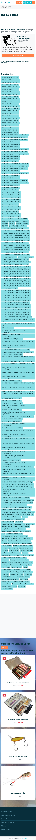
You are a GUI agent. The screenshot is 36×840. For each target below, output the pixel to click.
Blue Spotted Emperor (8, 519)
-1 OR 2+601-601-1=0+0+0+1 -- (11, 118)
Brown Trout (5, 574)
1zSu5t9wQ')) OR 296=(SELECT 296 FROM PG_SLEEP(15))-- (14, 494)
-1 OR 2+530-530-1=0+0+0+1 (10, 113)
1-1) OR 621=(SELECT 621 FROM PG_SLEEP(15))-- (16, 278)
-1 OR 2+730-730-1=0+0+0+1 (10, 127)
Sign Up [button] (19, 2)
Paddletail (4, 553)
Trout (31, 572)
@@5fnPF (18, 221)
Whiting (4, 579)
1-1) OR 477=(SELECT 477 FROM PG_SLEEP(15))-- (16, 271)
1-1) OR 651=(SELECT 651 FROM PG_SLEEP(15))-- (16, 281)
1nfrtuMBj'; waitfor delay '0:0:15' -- (11, 421)
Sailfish (31, 555)
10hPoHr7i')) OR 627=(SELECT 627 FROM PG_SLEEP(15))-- (13, 331)
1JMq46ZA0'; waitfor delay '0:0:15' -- (12, 403)
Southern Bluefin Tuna (8, 577)
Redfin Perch (24, 555)
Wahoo (27, 577)
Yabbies (14, 586)
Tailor (8, 567)
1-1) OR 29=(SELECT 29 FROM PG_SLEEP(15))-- (15, 264)
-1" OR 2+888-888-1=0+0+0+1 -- (11, 216)
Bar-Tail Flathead (12, 526)
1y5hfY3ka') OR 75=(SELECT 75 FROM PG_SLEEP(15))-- (17, 484)
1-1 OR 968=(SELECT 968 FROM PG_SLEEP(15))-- (16, 254)
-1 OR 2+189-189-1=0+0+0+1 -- (11, 82)
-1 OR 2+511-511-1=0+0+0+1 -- (11, 108)
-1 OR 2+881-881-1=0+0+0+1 (10, 132)
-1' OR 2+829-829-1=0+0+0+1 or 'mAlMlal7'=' (14, 180)
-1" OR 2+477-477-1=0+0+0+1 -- (11, 197)
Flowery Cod (30, 512)
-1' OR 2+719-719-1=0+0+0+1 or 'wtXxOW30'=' (15, 173)
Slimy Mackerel (16, 543)
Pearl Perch (12, 553)
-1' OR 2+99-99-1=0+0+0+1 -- (10, 190)
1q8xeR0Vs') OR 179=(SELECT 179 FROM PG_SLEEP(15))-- (18, 431)
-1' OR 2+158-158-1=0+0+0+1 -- (11, 142)
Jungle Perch (23, 536)
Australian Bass (6, 498)
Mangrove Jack (17, 545)
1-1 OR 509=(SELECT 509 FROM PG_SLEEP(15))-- (16, 238)
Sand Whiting (24, 579)
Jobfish (16, 536)
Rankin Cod (19, 514)
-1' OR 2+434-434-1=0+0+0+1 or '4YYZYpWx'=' (15, 163)
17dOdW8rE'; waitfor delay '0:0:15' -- (12, 354)
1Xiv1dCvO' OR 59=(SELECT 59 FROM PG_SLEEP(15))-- (17, 482)
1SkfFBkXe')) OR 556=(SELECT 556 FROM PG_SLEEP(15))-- (13, 448)
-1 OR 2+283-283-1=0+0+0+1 (10, 89)
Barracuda (27, 498)
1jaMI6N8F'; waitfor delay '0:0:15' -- (11, 400)
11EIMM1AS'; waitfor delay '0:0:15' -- (12, 339)
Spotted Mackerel (7, 545)
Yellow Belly (21, 586)
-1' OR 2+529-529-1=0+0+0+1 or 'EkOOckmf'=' (15, 166)
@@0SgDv (24, 219)
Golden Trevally (26, 569)
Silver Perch (24, 560)
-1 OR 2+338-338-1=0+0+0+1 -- (11, 94)
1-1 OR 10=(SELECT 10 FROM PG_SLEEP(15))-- (15, 228)
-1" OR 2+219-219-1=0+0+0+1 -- (11, 192)
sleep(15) (4, 562)
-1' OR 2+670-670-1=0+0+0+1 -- (11, 171)
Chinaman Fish (17, 509)
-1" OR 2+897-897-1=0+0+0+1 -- (11, 219)
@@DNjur (25, 221)
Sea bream (13, 507)
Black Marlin (21, 500)
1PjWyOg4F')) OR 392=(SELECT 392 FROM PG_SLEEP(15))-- (13, 424)
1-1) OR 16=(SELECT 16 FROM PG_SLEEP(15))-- (15, 259)
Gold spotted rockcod (8, 514)
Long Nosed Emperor (8, 521)
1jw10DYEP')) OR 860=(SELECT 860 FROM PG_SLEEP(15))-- (13, 406)
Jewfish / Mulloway (7, 536)
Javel (3, 533)
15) (24, 350)
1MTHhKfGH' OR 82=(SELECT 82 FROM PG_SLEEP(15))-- (18, 416)
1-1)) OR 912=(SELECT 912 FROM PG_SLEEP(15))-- (16, 312)
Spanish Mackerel (27, 543)
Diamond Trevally (6, 569)
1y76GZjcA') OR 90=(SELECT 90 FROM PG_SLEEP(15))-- (17, 487)
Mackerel (4, 541)
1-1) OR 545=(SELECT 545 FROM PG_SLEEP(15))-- (16, 276)
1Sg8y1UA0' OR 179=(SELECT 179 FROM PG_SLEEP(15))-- (18, 444)
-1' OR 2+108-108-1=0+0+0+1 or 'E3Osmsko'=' (15, 135)
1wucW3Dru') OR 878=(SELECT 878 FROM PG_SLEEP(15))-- (13, 478)
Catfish (4, 509)
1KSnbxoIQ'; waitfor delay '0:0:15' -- (12, 410)
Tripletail (25, 572)
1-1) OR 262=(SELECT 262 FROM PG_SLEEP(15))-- (16, 262)
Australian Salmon (17, 498)
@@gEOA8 (5, 223)
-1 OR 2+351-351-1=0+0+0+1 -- (11, 99)
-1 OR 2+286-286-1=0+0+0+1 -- (11, 92)
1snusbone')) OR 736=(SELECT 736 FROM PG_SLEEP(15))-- (13, 452)
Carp (30, 507)
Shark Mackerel (6, 543)
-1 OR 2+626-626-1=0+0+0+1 (10, 125)
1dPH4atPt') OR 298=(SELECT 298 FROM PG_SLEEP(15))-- (18, 364)
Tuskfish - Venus (6, 586)
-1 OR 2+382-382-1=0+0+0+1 (10, 104)
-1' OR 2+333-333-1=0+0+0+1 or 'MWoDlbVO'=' (15, 154)
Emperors (25, 517)
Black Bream (5, 507)
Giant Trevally (16, 569)
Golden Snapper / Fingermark (10, 531)
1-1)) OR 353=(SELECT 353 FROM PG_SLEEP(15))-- (16, 293)
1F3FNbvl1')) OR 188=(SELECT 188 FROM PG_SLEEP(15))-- (18, 373)
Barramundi (5, 500)
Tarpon (13, 567)
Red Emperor (19, 521)
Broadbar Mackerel (13, 541)
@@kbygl (18, 223)
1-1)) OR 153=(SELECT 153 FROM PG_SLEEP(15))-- (16, 290)
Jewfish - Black (18, 533)
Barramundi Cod (6, 512)
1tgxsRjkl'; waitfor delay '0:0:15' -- (11, 460)
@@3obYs (5, 221)
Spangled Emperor (19, 524)
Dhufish (4, 517)
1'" (31, 317)
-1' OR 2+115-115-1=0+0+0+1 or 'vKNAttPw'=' (15, 137)
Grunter (22, 531)
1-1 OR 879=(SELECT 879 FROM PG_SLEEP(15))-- (16, 247)
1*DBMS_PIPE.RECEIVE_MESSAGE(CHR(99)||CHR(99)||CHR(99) (18, 324)
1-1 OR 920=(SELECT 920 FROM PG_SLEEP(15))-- (16, 250)
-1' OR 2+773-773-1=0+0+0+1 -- (11, 175)
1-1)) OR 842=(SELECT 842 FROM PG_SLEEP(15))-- (16, 307)
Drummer (18, 517)
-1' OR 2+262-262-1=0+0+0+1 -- (11, 147)
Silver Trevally (11, 572)
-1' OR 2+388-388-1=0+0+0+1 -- (11, 159)
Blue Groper (5, 502)
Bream (25, 505)
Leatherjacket (5, 538)
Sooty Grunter (14, 565)
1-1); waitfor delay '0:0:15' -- (9, 288)
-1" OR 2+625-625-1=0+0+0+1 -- (11, 202)
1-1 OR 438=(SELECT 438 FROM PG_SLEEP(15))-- (16, 235)
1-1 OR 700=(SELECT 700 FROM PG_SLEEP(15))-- (16, 240)
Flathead (4, 526)
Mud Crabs (5, 550)
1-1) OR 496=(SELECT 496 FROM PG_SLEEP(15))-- (16, 274)
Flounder (14, 529)
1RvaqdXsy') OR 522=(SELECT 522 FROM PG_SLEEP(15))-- (18, 439)
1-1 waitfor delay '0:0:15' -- (9, 257)
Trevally (25, 567)
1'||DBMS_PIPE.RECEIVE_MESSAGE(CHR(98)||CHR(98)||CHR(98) (18, 320)
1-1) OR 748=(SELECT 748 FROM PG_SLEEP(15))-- (16, 286)
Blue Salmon (11, 557)
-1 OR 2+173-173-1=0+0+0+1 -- (11, 80)
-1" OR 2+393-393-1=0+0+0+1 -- (11, 195)
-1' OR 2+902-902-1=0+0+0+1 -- (11, 185)
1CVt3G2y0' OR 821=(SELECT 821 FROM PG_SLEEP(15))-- (18, 361)
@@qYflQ (12, 226)
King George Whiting (13, 579)
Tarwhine (19, 567)
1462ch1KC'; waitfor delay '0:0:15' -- (12, 350)
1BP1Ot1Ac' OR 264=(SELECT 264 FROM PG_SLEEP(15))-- (18, 358)
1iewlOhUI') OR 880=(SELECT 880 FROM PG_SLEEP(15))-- (18, 391)
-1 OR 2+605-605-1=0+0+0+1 (10, 120)
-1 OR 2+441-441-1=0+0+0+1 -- (11, 106)
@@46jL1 (11, 221)
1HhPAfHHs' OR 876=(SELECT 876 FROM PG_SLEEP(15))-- (18, 388)
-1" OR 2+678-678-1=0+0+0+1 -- (11, 207)
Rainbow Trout (14, 574)
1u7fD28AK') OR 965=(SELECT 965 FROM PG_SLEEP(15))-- (13, 470)
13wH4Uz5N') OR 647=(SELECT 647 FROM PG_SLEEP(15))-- (14, 346)
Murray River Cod (14, 550)
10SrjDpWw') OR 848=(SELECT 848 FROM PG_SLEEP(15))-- (13, 335)
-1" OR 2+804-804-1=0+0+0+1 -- (11, 214)
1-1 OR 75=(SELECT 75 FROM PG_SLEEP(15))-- (15, 242)
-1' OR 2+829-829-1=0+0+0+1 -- (11, 178)
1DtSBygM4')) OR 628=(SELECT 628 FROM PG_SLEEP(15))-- (14, 369)
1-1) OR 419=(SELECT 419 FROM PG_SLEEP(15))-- (16, 269)
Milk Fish (21, 548)
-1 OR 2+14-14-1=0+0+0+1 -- (10, 77)
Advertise (24, 838)
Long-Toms (14, 538)
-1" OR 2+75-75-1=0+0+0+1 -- (10, 211)
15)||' (28, 350)
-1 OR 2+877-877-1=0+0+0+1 (10, 130)
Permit (4, 572)
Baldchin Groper (6, 584)
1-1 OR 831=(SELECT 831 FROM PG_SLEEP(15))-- (16, 245)
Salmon (4, 557)
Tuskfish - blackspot (18, 584)
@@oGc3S (5, 226)
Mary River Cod (13, 548)
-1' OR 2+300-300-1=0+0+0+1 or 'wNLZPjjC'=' (14, 151)
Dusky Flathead (6, 529)
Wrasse (27, 581)
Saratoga (12, 560)
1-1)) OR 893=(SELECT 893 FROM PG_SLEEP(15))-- (16, 310)
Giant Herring (21, 529)
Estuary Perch (30, 524)
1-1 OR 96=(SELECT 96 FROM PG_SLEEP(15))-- (15, 252)
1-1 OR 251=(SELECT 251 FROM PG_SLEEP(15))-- (16, 233)
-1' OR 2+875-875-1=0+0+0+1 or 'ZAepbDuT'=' (15, 183)
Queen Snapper (27, 562)
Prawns (19, 553)
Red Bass (16, 555)
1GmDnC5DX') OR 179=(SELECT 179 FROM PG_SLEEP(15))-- (14, 377)
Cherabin (9, 509)
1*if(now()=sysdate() (8, 328)
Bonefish (24, 502)
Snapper (10, 562)
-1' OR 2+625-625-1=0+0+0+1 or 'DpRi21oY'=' (15, 168)
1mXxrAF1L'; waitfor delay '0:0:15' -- (12, 419)
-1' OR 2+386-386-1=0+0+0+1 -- (11, 156)
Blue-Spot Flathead (24, 526)
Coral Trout (26, 514)
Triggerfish (19, 572)
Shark (18, 560)
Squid (29, 565)
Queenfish (25, 553)
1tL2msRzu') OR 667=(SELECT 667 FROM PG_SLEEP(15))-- (13, 463)
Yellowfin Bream (22, 507)
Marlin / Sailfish (27, 545)
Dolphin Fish (10, 517)
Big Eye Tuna (5, 7)
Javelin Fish (9, 533)
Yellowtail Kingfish (7, 589)
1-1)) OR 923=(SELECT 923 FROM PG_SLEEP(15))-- (16, 314)
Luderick (29, 538)
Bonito (31, 502)
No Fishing (30, 550)
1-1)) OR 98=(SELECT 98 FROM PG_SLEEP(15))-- (15, 317)
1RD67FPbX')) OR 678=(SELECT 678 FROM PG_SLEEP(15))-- (14, 435)
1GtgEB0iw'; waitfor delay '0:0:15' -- (12, 380)
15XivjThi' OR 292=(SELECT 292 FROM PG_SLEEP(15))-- (17, 352)
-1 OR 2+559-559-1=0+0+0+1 (10, 116)
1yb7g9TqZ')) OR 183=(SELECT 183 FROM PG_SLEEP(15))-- (13, 490)
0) (23, 226)
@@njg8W (25, 223)
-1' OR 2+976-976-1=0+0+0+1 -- (11, 187)
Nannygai (23, 550)
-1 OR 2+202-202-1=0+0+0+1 (10, 84)
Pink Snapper (18, 562)
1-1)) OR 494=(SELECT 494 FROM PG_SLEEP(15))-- (16, 295)
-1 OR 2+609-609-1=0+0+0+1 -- (11, 123)
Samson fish (5, 560)
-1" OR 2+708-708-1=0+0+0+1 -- (11, 209)
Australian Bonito (7, 505)
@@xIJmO (19, 226)
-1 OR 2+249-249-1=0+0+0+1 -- (11, 87)
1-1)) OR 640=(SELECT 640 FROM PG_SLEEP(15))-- (16, 305)
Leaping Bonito (17, 505)
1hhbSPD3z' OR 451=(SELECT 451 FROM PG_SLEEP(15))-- (18, 384)
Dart (32, 514)
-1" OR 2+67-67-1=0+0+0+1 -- (10, 204)
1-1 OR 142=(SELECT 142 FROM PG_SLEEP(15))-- (16, 230)
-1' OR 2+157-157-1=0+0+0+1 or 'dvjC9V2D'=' (14, 139)
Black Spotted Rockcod (19, 512)
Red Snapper (5, 565)
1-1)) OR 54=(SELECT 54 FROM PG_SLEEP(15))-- (15, 302)
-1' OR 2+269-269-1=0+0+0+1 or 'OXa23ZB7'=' (15, 149)
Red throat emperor (7, 524)
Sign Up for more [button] (18, 55)
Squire (3, 567)
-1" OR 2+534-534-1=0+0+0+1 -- (11, 199)
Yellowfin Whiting (18, 581)
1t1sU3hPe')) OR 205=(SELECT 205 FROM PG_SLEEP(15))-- (13, 457)
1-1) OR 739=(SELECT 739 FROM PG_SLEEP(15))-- (16, 283)
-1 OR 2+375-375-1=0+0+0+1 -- (11, 101)
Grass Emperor (20, 519)
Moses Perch (29, 548)
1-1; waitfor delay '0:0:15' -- (25, 257)
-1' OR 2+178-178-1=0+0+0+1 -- (11, 144)
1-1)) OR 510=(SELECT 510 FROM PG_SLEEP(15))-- (16, 300)
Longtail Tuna (28, 574)
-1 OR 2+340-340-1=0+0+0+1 (10, 96)
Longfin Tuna (22, 538)
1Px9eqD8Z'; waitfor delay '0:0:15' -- (12, 428)
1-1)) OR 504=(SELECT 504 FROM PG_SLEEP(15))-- (16, 298)
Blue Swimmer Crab (15, 502)
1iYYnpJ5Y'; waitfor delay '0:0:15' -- (12, 398)
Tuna (21, 574)
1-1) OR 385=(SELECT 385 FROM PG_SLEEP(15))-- (16, 266)
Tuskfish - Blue (29, 584)
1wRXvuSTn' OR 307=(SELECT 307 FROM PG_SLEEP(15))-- (18, 474)
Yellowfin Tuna (20, 577)
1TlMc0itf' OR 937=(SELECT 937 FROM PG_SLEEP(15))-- (17, 467)
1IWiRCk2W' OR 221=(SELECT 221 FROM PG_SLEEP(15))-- (18, 395)
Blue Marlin (5, 548)
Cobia (24, 509)
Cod (29, 509)
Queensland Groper (7, 555)
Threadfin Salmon (21, 557)
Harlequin (28, 531)
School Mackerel (25, 541)
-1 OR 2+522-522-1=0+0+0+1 (10, 111)
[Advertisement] (18, 616)
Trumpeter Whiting (7, 581)
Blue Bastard (30, 500)
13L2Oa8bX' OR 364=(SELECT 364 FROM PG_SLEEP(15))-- (18, 342)
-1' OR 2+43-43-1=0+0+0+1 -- (10, 161)
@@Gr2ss (12, 223)
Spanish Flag (23, 565)
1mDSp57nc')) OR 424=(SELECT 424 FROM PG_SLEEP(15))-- (14, 413)
